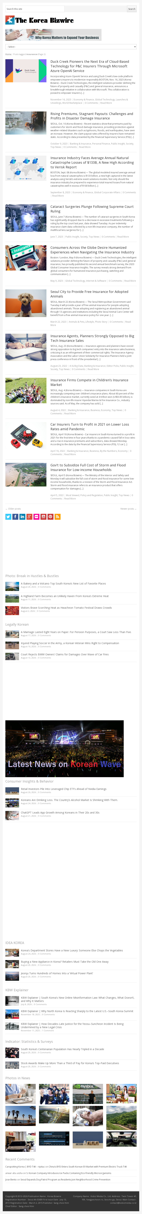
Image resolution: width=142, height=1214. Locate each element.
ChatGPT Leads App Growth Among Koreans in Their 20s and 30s (60, 812)
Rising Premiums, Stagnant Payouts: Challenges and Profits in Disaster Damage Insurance (91, 116)
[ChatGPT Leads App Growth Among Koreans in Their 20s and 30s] (12, 815)
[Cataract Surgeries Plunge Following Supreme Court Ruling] (25, 218)
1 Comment (48, 1030)
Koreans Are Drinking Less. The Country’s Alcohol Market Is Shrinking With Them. (69, 800)
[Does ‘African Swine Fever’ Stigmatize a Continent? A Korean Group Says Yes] (88, 1116)
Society (129, 143)
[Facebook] (15, 517)
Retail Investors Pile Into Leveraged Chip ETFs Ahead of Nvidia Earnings (63, 789)
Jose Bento (11, 1179)
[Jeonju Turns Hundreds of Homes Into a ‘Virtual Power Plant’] (12, 976)
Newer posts (129, 508)
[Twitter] (8, 517)
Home (8, 54)
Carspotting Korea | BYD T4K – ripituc (25, 1166)
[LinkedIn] (22, 517)
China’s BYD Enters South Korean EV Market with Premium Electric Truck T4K (88, 1166)
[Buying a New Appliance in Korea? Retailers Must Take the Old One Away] (12, 964)
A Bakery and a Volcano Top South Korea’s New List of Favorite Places (63, 583)
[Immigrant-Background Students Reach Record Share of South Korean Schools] (54, 1094)
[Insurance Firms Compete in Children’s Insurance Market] (25, 390)
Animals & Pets (76, 321)
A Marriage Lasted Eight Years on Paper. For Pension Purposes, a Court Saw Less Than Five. (76, 632)
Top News (55, 147)
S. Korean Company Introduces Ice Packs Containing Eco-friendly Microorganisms (68, 1173)
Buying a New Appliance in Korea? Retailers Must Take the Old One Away (65, 961)
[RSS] (57, 517)
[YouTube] (43, 517)
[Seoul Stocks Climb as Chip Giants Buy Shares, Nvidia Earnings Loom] (88, 1094)
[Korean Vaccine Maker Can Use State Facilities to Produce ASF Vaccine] (20, 1094)
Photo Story (101, 321)
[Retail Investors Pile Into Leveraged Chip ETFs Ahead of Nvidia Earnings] (12, 791)
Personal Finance (101, 143)
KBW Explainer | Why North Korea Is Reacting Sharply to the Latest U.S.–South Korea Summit (77, 1011)
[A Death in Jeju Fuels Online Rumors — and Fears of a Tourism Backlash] (20, 1116)
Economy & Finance (84, 99)
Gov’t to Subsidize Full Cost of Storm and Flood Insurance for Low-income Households (88, 467)
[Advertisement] (33, 548)
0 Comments (44, 586)
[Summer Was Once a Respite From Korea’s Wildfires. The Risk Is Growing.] (121, 1118)
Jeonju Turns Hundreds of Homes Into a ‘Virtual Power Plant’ (57, 973)
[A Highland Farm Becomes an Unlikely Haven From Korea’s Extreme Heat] (12, 598)
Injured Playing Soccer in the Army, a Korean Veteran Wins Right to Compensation (70, 643)
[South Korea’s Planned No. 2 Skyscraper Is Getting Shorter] (54, 1114)
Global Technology (105, 99)
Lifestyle (89, 321)
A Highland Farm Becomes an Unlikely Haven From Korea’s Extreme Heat (65, 596)
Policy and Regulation (91, 495)
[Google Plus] (29, 517)
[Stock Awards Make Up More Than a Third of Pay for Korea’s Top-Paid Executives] (12, 1065)
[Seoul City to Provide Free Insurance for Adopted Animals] (25, 303)
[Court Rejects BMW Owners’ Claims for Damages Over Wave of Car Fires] (12, 656)
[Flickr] (36, 517)
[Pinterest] (50, 517)
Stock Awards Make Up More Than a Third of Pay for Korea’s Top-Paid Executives (70, 1063)
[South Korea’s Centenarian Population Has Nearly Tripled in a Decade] (12, 1053)
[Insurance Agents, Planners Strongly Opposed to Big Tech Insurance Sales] (25, 347)
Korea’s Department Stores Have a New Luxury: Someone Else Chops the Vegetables (72, 950)
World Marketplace (72, 102)
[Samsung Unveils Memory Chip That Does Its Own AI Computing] (54, 1139)
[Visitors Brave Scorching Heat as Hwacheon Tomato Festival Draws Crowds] (12, 610)
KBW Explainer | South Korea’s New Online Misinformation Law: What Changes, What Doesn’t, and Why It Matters (77, 999)
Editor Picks (113, 365)
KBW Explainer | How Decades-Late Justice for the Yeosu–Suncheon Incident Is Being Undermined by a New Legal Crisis (72, 1025)
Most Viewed (72, 495)
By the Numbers (108, 451)
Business (95, 410)
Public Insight (118, 143)
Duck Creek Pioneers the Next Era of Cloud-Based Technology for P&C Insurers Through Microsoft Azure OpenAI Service (89, 66)
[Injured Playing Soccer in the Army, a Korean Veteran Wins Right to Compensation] (12, 645)
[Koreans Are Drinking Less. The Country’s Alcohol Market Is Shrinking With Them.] (12, 802)
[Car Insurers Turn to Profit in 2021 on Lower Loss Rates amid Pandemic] (25, 435)
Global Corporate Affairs (107, 192)
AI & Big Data (76, 365)
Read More (106, 102)
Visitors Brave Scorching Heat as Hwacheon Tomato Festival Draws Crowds (66, 607)
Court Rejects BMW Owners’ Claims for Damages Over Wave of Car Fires (65, 654)
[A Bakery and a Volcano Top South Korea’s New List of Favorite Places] (12, 586)
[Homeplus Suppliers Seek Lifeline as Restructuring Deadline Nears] (20, 1142)
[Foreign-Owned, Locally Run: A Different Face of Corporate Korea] (121, 1093)
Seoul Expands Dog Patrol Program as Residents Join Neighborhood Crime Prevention (65, 1179)
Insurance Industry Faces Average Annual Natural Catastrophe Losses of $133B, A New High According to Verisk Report (92, 162)
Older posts (13, 508)
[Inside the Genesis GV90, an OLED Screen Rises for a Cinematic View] (121, 1139)
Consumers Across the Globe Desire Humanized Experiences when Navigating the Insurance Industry (92, 249)
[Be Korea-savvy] (71, 20)
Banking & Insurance (80, 143)
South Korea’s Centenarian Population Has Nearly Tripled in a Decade (62, 1049)
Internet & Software (96, 280)
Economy (106, 410)
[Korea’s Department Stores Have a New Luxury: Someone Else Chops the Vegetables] (12, 953)
